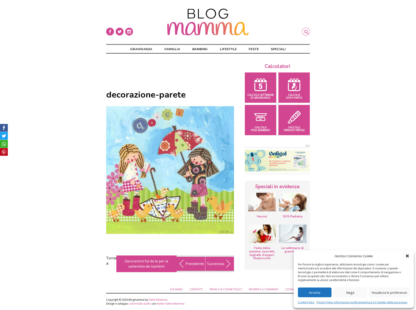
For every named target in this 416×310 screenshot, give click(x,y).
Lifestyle (228, 49)
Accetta (314, 292)
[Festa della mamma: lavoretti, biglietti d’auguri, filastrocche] (262, 234)
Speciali (278, 49)
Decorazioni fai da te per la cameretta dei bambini (146, 264)
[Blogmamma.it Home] (208, 22)
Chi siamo (176, 289)
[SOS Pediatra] (293, 202)
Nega (350, 292)
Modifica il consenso (263, 289)
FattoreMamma (158, 300)
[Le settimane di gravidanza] (293, 234)
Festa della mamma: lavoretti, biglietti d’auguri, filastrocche (262, 253)
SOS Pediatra (292, 216)
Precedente (194, 263)
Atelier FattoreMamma (170, 303)
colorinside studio (140, 303)
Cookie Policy (306, 302)
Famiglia (172, 49)
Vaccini (262, 216)
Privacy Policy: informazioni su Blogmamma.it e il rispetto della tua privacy (362, 302)
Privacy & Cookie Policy (226, 289)
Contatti (196, 289)
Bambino (200, 49)
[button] (407, 256)
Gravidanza (141, 49)
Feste (254, 49)
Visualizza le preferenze (389, 292)
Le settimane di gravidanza (292, 250)
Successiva (215, 263)
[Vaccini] (262, 202)
